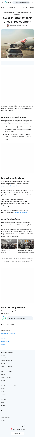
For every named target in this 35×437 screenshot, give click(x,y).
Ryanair (3, 363)
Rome (2, 402)
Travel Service (4, 383)
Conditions (17, 426)
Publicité (28, 426)
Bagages (12, 8)
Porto (2, 411)
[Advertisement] (17, 84)
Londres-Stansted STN (6, 360)
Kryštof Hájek (13, 25)
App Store (25, 213)
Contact (3, 420)
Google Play (17, 213)
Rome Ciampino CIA (6, 377)
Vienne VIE (3, 358)
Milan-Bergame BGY (6, 372)
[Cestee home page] (7, 2)
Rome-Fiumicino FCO (6, 366)
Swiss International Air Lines (23, 12)
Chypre (3, 405)
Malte (2, 391)
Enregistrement (17, 14)
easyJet (3, 374)
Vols (2, 8)
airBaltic (3, 355)
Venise (3, 394)
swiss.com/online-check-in (10, 186)
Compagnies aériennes (9, 12)
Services (3, 344)
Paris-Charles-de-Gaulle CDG (8, 385)
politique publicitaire (25, 261)
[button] (2, 2)
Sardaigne (4, 369)
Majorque (3, 408)
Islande (3, 397)
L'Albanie (3, 399)
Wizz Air (3, 380)
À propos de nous (5, 417)
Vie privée (23, 426)
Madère (3, 388)
